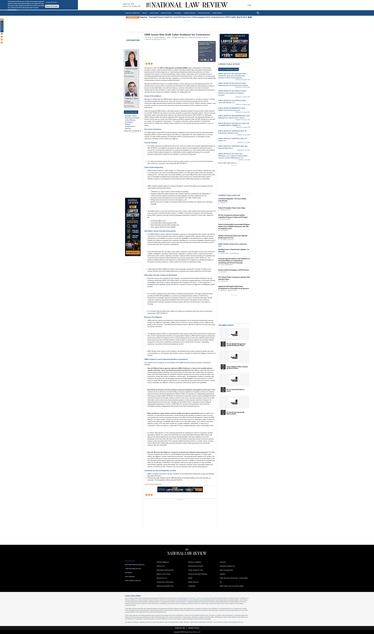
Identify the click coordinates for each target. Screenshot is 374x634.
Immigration (191, 586)
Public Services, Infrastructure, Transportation (234, 578)
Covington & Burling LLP (179, 37)
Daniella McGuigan (225, 219)
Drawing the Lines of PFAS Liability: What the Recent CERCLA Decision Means (230, 17)
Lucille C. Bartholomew (226, 264)
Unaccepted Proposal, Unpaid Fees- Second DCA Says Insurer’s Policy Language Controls (171, 17)
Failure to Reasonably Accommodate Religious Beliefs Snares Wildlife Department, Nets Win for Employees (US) (234, 226)
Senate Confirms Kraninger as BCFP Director (233, 270)
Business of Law (162, 578)
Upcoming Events (226, 325)
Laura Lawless (224, 230)
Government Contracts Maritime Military (205, 48)
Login (249, 5)
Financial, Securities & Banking (197, 574)
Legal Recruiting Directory (133, 568)
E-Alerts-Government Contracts (198, 37)
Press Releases (130, 576)
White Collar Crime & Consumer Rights (232, 586)
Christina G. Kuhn (232, 290)
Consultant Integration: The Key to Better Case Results (232, 200)
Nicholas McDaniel (225, 209)
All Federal (202, 55)
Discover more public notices (226, 163)
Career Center (189, 13)
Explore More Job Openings (132, 131)
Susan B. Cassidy (132, 68)
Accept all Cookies (51, 2)
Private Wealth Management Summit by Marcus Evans (236, 344)
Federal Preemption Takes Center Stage (231, 208)
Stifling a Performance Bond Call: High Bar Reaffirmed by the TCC (232, 237)
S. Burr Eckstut (224, 281)
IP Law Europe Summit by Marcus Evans (235, 413)
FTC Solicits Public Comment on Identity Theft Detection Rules (234, 278)
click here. (240, 622)
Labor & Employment (226, 570)
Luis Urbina (223, 272)
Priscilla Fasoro (224, 253)
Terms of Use (200, 598)
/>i (211, 60)
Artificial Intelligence (163, 562)
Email (128, 71)
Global (190, 578)
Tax (221, 582)
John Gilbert (223, 239)
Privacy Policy (210, 598)
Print (202, 60)
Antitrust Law (161, 566)
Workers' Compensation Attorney (130, 126)
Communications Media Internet (205, 51)
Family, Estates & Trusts (195, 570)
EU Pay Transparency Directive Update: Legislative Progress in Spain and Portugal (232, 216)
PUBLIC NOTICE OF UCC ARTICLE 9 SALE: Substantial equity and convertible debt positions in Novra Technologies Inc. (232, 76)
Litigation (222, 574)
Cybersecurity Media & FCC (165, 586)
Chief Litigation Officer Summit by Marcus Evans (237, 367)
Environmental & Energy (195, 566)
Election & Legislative (194, 562)
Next (251, 17)
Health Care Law (193, 582)
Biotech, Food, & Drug (163, 574)
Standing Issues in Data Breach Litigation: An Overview (233, 250)
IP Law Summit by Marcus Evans (235, 390)
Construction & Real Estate (165, 582)
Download (208, 60)
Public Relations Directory (133, 580)
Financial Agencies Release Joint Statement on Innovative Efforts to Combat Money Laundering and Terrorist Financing (234, 261)
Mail (205, 60)
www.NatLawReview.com (184, 600)
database (145, 600)
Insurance (223, 562)
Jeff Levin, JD (223, 202)
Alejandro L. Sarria (131, 98)
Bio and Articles (129, 76)
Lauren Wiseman (234, 253)
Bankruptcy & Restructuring (165, 570)
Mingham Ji (223, 290)
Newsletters (166, 13)
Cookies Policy (12, 9)
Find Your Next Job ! (131, 112)
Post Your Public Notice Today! (228, 69)
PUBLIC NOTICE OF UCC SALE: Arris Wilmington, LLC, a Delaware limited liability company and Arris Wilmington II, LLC (232, 156)
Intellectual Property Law (227, 566)
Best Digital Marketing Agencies (134, 564)
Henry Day (230, 239)
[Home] (187, 5)
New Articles (2, 26)
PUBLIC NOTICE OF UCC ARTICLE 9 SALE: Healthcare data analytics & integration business (232, 93)
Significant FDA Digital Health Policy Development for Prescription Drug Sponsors (233, 287)
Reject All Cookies (52, 6)
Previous (249, 17)
